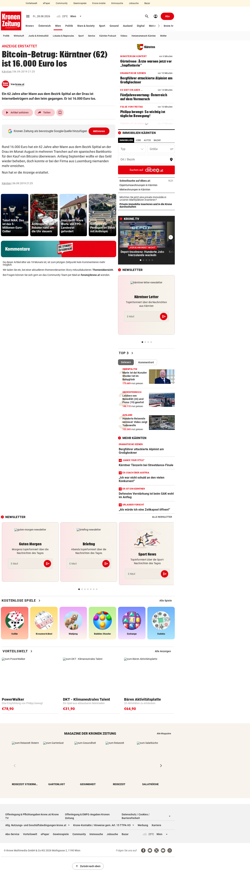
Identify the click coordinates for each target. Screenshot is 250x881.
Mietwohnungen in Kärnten (146, 189)
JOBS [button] (138, 140)
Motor (152, 25)
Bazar (147, 3)
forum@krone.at (90, 274)
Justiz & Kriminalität (38, 36)
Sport (102, 25)
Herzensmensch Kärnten (144, 36)
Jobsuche (134, 3)
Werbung (143, 825)
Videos (123, 36)
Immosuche (117, 3)
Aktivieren (99, 131)
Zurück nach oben (87, 866)
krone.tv (168, 25)
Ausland (128, 25)
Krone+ (30, 25)
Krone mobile (98, 3)
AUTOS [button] (147, 140)
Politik (69, 25)
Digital (141, 25)
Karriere (156, 825)
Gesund (114, 25)
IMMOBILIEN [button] (126, 140)
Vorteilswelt (31, 3)
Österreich (44, 25)
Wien (58, 25)
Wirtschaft (19, 36)
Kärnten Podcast (107, 36)
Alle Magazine (164, 733)
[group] (14, 215)
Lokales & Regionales (63, 36)
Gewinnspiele (79, 3)
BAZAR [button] (157, 140)
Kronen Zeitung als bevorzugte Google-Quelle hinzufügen (59, 131)
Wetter (163, 36)
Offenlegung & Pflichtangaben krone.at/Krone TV (32, 816)
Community (62, 3)
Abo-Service (12, 834)
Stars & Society (86, 25)
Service (91, 36)
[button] (159, 26)
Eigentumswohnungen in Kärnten (146, 185)
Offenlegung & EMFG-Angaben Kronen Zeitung (87, 816)
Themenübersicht (102, 269)
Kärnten (7, 71)
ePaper (46, 3)
